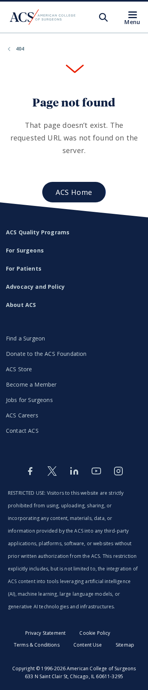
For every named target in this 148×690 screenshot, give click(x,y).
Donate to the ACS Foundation (46, 353)
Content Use (87, 644)
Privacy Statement (45, 633)
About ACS (21, 305)
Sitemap (125, 644)
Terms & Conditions (37, 644)
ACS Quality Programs (37, 232)
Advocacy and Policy (35, 286)
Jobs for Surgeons (29, 400)
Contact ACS (22, 430)
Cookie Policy (94, 633)
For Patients (23, 268)
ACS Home (74, 192)
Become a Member (31, 384)
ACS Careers (22, 415)
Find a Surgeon (25, 338)
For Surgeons (25, 250)
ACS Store (19, 369)
